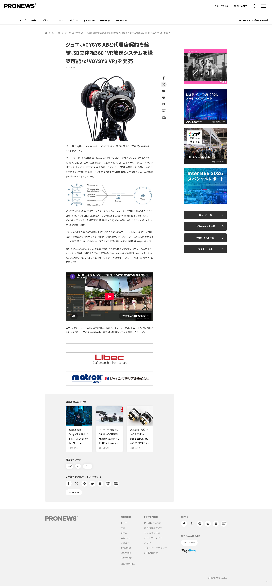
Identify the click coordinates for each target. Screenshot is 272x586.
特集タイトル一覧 (205, 237)
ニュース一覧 (205, 215)
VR (78, 466)
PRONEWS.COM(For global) (253, 20)
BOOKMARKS (240, 6)
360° (69, 466)
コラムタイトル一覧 (205, 226)
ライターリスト (205, 249)
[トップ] (46, 33)
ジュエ (87, 466)
